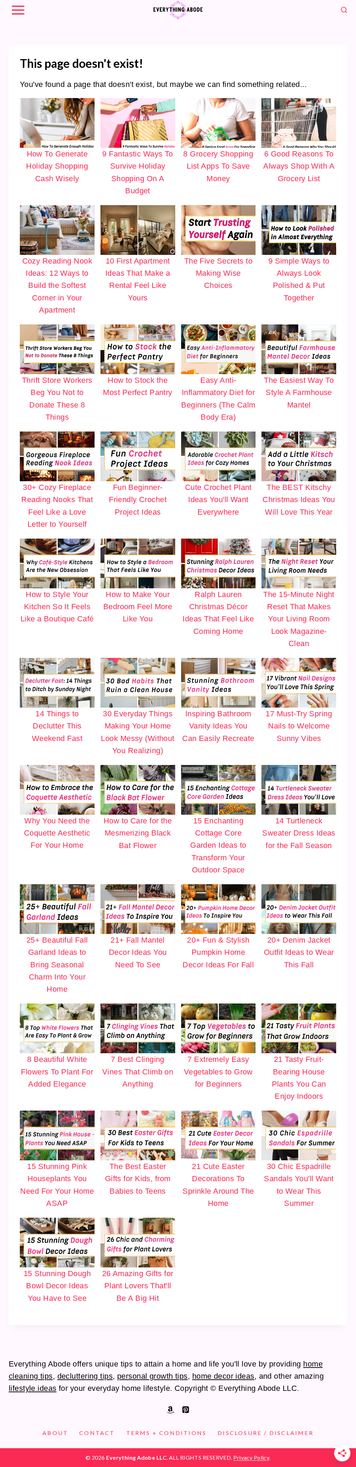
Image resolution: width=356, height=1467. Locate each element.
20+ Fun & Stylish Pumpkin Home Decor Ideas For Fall (218, 952)
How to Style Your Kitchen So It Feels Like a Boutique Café (57, 606)
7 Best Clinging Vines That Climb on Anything (137, 1071)
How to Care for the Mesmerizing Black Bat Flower (138, 832)
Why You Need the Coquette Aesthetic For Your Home (57, 832)
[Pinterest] (185, 1409)
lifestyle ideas (33, 1388)
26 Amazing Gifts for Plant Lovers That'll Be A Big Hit (137, 1285)
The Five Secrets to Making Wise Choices (218, 273)
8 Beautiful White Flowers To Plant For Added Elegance (57, 1071)
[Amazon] (170, 1409)
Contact (97, 1432)
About (55, 1432)
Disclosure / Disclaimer (266, 1432)
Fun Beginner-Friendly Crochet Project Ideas (138, 499)
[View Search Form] (344, 10)
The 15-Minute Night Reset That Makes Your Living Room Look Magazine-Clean (298, 619)
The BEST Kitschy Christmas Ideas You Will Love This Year (298, 499)
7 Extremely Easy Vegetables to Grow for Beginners (218, 1071)
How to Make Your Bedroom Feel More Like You (137, 606)
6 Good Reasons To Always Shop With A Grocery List (298, 166)
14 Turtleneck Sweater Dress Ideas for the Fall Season (298, 832)
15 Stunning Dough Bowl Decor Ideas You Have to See (57, 1285)
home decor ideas (223, 1376)
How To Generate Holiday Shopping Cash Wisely (57, 166)
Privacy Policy (251, 1457)
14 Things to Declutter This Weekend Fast (57, 725)
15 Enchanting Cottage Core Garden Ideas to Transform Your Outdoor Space (218, 845)
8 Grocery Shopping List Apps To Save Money (218, 166)
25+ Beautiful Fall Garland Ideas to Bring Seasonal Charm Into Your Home (57, 964)
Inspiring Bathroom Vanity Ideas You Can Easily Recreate (218, 725)
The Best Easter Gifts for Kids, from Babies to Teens (138, 1178)
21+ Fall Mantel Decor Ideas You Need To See (138, 952)
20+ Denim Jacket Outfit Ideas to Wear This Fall (299, 952)
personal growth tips (152, 1376)
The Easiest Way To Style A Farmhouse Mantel (299, 392)
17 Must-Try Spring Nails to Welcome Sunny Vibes (299, 725)
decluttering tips (85, 1376)
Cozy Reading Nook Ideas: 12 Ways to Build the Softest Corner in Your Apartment (57, 285)
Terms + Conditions (166, 1432)
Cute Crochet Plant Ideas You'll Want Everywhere (218, 499)
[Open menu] (17, 9)
